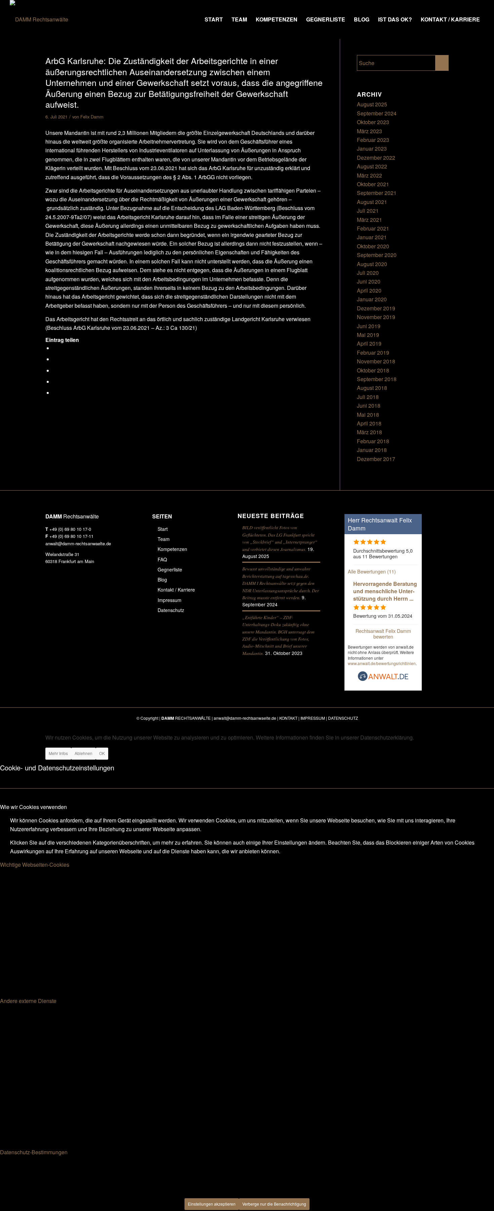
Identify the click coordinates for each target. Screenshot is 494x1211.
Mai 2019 (368, 335)
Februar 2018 (373, 441)
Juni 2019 (368, 326)
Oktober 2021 (373, 184)
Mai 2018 (368, 414)
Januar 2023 (372, 148)
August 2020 (372, 264)
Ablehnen (83, 753)
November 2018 (376, 361)
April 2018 (369, 423)
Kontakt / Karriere (176, 589)
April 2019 (369, 343)
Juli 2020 (368, 272)
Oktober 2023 (373, 122)
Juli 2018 (368, 397)
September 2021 (377, 193)
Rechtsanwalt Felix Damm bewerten (383, 633)
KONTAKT (288, 718)
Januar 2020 (372, 299)
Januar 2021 (372, 237)
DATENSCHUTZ (343, 718)
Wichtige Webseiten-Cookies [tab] (34, 864)
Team (164, 539)
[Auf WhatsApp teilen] (55, 370)
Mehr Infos (58, 753)
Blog (162, 579)
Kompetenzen (172, 549)
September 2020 (377, 255)
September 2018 (377, 379)
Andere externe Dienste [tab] (28, 1001)
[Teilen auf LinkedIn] (55, 382)
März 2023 (369, 131)
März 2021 (369, 219)
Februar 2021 (373, 228)
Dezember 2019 (376, 308)
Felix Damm (92, 116)
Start (163, 528)
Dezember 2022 (376, 157)
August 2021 (372, 202)
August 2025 (372, 104)
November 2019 (376, 317)
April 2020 (369, 290)
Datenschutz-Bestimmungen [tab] (34, 1152)
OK (102, 753)
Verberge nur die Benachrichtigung (274, 1204)
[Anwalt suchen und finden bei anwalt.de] (383, 679)
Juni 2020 (368, 281)
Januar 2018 (372, 450)
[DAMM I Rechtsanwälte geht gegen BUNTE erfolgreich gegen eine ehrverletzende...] (5, 605)
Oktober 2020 (373, 246)
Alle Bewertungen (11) (372, 571)
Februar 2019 (373, 352)
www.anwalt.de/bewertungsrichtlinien (382, 663)
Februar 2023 (373, 140)
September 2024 (377, 113)
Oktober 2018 (373, 370)
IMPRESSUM (312, 718)
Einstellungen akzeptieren (212, 1204)
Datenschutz (171, 610)
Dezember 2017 (376, 459)
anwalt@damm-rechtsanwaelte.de (78, 543)
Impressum (169, 600)
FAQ (162, 559)
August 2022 (372, 166)
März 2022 (369, 175)
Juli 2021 (368, 210)
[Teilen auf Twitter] (55, 359)
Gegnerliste (170, 569)
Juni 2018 (368, 405)
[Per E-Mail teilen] (55, 393)
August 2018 (372, 388)
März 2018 (369, 432)
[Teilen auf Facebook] (55, 348)
